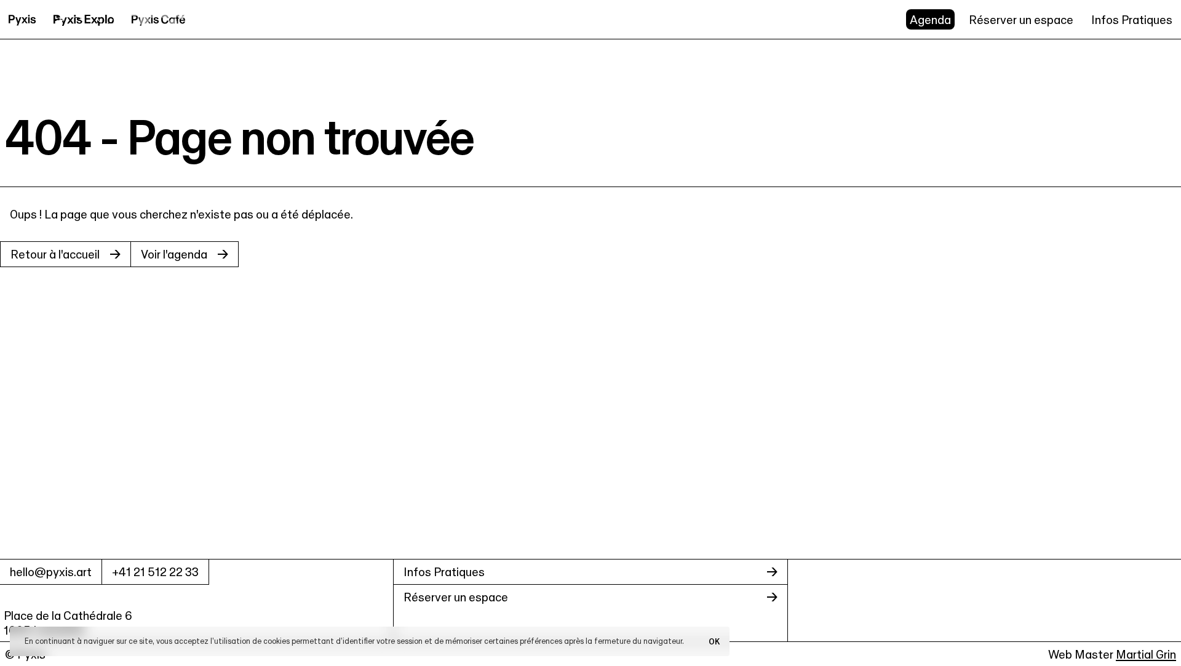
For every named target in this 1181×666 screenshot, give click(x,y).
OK (714, 641)
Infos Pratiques (1131, 19)
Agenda (930, 19)
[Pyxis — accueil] (22, 19)
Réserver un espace (1021, 19)
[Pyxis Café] (158, 19)
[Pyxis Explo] (84, 19)
